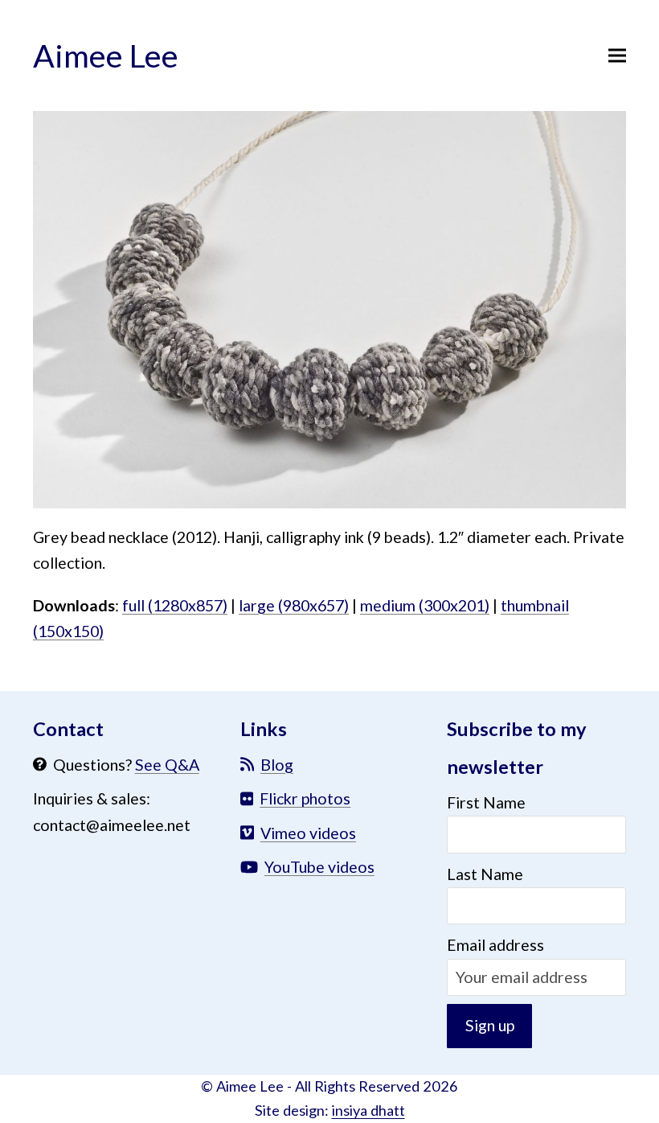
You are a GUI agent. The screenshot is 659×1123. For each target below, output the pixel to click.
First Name (486, 802)
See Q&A (167, 764)
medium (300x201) (424, 605)
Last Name (485, 874)
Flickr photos (305, 798)
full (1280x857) (174, 605)
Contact (68, 729)
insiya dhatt (368, 1110)
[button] (617, 55)
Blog (276, 764)
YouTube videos (319, 867)
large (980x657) (294, 605)
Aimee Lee (105, 55)
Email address (495, 945)
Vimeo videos (308, 833)
